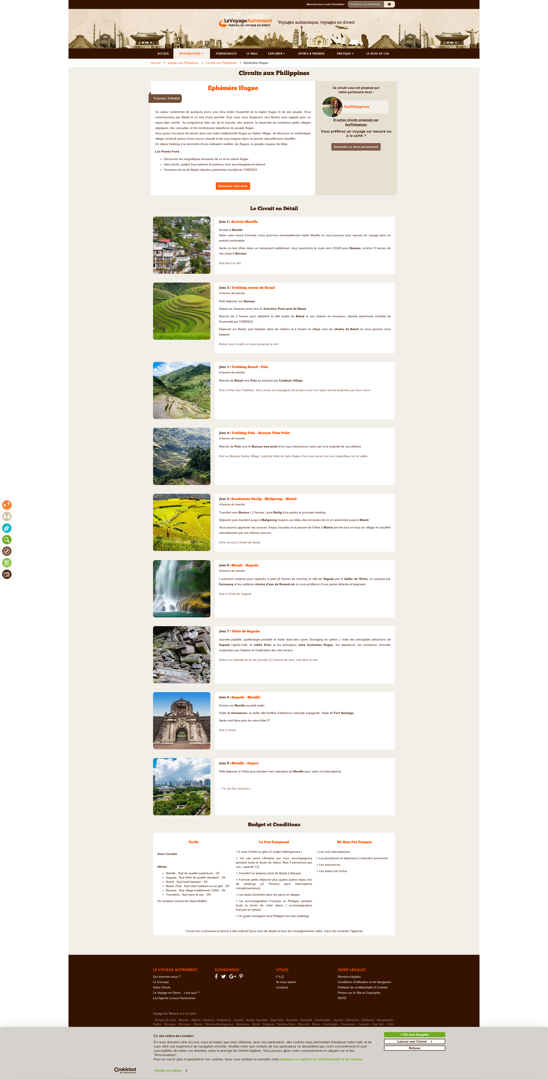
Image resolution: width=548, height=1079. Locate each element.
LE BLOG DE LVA (377, 53)
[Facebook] (217, 977)
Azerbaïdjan (323, 1020)
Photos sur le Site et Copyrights (359, 992)
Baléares (368, 1020)
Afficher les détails (168, 1070)
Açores (338, 1020)
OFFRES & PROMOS (311, 53)
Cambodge (330, 1024)
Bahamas (352, 1020)
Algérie (196, 1020)
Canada (363, 1024)
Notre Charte (162, 987)
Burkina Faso (286, 1024)
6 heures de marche (232, 372)
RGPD (342, 998)
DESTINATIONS (190, 53)
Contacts (282, 987)
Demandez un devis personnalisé (356, 146)
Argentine (276, 1020)
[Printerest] (241, 977)
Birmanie (185, 1024)
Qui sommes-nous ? (166, 976)
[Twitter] (224, 977)
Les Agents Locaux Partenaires (174, 998)
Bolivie (198, 1024)
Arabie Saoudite (257, 1020)
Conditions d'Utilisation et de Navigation (364, 982)
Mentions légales (349, 976)
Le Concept (161, 982)
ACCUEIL (163, 53)
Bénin (316, 1024)
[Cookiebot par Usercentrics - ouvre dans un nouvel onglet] (125, 1070)
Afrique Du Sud (165, 1020)
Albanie (183, 1020)
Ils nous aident (286, 982)
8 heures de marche (232, 570)
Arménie (292, 1020)
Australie (306, 1020)
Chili (390, 1024)
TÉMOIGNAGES (226, 53)
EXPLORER (275, 53)
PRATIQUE (344, 53)
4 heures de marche (232, 504)
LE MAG (252, 53)
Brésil (256, 1024)
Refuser (415, 1048)
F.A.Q (280, 976)
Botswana (242, 1024)
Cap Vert (378, 1024)
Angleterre (224, 1020)
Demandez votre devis (233, 186)
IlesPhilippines (356, 107)
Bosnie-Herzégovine (219, 1024)
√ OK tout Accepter (415, 1034)
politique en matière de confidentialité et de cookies (321, 1059)
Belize (157, 1024)
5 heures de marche (232, 293)
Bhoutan (170, 1024)
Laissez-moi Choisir (412, 1041)
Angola (238, 1020)
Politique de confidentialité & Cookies (363, 987)
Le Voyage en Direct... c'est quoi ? (176, 992)
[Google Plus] (233, 977)
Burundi (303, 1024)
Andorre (208, 1020)
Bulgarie (268, 1024)
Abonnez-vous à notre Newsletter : (327, 4)
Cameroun (348, 1024)
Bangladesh (385, 1020)
